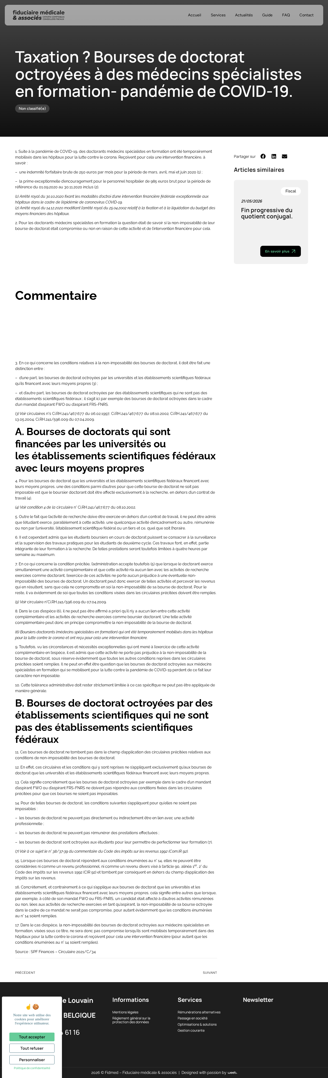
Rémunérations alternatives (199, 1012)
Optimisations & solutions (197, 1024)
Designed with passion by (204, 1072)
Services (218, 15)
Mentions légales (125, 1012)
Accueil (194, 15)
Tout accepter (32, 1037)
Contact (306, 15)
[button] (263, 156)
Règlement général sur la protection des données (131, 1020)
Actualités (244, 15)
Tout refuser (31, 1048)
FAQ (286, 15)
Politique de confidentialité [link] (32, 1068)
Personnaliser (32, 1059)
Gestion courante (191, 1030)
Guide (267, 15)
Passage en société (192, 1018)
